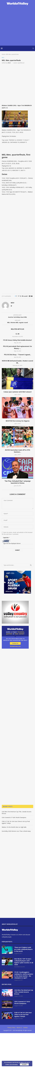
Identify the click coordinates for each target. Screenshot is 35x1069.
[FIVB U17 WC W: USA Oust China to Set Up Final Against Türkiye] (7, 1015)
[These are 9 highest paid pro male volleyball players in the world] (7, 950)
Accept (24, 1064)
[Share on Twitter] (20, 296)
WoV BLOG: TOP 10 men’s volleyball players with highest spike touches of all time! (23, 961)
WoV (9, 63)
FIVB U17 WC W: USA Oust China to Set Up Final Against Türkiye (23, 1014)
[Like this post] (16, 296)
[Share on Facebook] (18, 296)
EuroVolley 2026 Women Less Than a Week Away (16, 831)
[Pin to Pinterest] (22, 296)
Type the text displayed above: (12, 543)
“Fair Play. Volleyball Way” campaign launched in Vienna (17, 482)
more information (14, 1064)
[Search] (33, 48)
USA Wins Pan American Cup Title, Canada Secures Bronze (23, 992)
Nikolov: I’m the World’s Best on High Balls (14, 827)
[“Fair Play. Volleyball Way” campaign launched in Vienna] (17, 467)
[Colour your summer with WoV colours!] (17, 378)
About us (19, 1027)
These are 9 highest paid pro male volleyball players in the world (23, 949)
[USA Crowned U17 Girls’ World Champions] (7, 1004)
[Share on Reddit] (26, 296)
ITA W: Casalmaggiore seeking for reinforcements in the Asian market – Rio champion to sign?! (23, 975)
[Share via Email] (31, 296)
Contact (25, 1027)
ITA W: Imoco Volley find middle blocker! (17, 340)
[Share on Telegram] (29, 296)
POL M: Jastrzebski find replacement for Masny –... (17, 347)
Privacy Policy (11, 1027)
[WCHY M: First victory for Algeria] (17, 407)
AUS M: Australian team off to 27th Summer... (17, 451)
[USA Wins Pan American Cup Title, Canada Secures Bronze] (7, 992)
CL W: (17, 334)
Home (3, 54)
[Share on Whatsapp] (27, 296)
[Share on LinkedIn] (24, 296)
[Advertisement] (17, 25)
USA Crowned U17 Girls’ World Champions (14, 817)
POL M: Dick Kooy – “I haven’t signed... (17, 355)
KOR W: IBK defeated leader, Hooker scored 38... (17, 362)
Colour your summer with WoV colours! (18, 392)
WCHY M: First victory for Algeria (17, 421)
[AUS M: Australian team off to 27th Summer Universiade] (17, 436)
